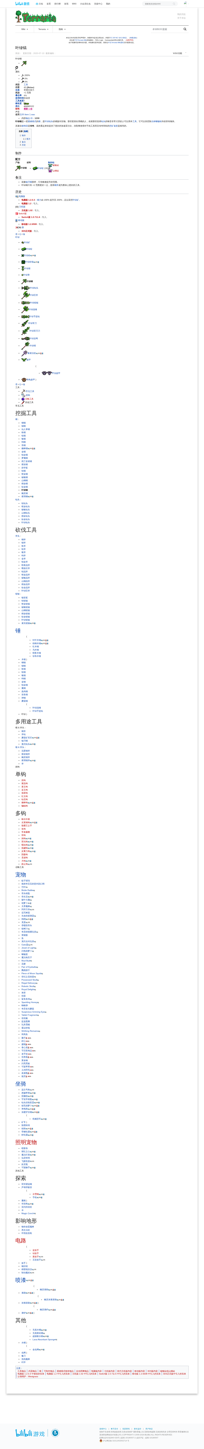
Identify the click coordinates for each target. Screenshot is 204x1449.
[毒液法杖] (24, 353)
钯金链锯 (26, 604)
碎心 (24, 1041)
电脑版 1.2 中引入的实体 (58, 1374)
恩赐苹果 (26, 1093)
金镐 (24, 451)
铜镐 (24, 423)
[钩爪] (23, 395)
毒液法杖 (31, 353)
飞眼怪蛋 (26, 1161)
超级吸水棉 (38, 1336)
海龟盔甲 (31, 379)
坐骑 (20, 1084)
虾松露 (25, 1135)
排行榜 (57, 3)
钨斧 (24, 555)
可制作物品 (49, 1371)
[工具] (23, 391)
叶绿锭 (40, 168)
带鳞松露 (26, 1131)
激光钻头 (26, 744)
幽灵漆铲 (44, 1309)
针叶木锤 (37, 640)
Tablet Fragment (29, 1015)
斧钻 (24, 734)
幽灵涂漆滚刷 (50, 1299)
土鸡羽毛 (26, 1070)
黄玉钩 (25, 786)
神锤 (24, 698)
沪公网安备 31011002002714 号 (115, 1441)
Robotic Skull (28, 986)
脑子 (24, 1038)
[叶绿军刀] (25, 323)
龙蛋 (24, 922)
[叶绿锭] (35, 168)
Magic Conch (28, 1213)
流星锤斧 (26, 751)
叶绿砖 (27, 255)
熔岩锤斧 (26, 754)
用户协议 (149, 1429)
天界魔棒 (26, 906)
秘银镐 (25, 477)
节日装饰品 (27, 1050)
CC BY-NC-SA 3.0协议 (118, 38)
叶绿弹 (26, 275)
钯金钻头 (26, 506)
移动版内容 (139, 1371)
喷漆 (20, 1280)
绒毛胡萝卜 (27, 1105)
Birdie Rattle (27, 890)
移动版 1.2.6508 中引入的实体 (146, 1374)
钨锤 (24, 678)
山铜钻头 (26, 513)
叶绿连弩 (34, 338)
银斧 (24, 552)
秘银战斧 (26, 578)
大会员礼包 (85, 3)
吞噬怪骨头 (27, 925)
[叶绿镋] (26, 345)
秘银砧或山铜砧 (167, 1371)
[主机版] (17, 206)
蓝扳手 (36, 1250)
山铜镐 (25, 480)
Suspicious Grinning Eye (33, 1012)
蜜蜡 (24, 1044)
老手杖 (25, 1054)
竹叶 (24, 887)
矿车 (24, 1122)
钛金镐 (25, 487)
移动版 (20, 220)
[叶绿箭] (23, 268)
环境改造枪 (27, 1233)
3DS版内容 (152, 1371)
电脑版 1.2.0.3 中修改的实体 (31, 1374)
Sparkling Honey (29, 1002)
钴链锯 (25, 600)
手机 (35, 1197)
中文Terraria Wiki (80, 40)
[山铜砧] (50, 171)
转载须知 (133, 38)
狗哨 (24, 919)
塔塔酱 (25, 1018)
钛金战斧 (26, 587)
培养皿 (25, 1057)
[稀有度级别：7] (26, 103)
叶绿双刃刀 (35, 331)
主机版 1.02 (27, 210)
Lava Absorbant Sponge (44, 1339)
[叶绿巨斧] (26, 295)
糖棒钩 (25, 802)
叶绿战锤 (33, 309)
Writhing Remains (30, 1031)
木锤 (24, 659)
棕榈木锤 (37, 643)
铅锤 (24, 672)
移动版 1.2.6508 (29, 224)
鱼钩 (24, 829)
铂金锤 (25, 685)
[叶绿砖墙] (23, 262)
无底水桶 (37, 1330)
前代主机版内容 (124, 1371)
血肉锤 (25, 691)
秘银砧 (56, 165)
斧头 (17, 536)
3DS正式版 (27, 231)
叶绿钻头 (49, 121)
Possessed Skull (29, 980)
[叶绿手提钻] (25, 316)
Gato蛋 (25, 944)
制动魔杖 (26, 1272)
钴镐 (24, 471)
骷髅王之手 (27, 825)
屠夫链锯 (26, 623)
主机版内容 (109, 1371)
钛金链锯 (26, 617)
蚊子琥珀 (26, 880)
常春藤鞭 (26, 832)
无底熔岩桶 (38, 1333)
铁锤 (24, 669)
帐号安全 (114, 1429)
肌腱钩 (25, 848)
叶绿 (17, 237)
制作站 (51, 162)
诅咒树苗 (26, 912)
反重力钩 (26, 851)
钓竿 (24, 1362)
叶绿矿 (76, 200)
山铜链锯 (26, 610)
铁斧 (24, 546)
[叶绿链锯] (26, 302)
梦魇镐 (25, 458)
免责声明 (129, 40)
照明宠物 (26, 1142)
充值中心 (98, 3)
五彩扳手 (37, 1260)
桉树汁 (25, 928)
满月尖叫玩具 (28, 941)
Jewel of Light (28, 948)
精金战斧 (26, 584)
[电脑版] (16, 196)
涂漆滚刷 (26, 1303)
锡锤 (24, 666)
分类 (18, 1368)
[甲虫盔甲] (44, 373)
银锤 (24, 675)
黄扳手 (36, 1256)
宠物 (20, 874)
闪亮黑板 (26, 1063)
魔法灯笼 (26, 1155)
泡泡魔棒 (26, 1359)
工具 (26, 84)
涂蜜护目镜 (27, 1112)
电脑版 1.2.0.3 (28, 200)
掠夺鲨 (25, 467)
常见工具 (30, 391)
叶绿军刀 (32, 323)
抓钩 (28, 395)
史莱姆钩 (26, 822)
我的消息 (181, 14)
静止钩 (25, 864)
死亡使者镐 (27, 461)
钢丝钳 (25, 1266)
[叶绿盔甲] (24, 359)
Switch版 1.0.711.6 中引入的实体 (114, 1374)
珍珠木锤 (37, 656)
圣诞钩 (25, 857)
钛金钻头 (26, 519)
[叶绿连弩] (26, 338)
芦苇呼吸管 (27, 1187)
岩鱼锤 (25, 694)
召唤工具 (29, 399)
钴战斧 (25, 571)
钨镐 (24, 442)
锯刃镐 (29, 182)
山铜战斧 (26, 581)
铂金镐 (25, 455)
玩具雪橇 (26, 1024)
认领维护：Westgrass (28, 1376)
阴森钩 (25, 854)
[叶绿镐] (17, 168)
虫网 (24, 1352)
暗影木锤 (37, 653)
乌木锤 (36, 650)
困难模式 (32, 121)
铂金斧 (25, 562)
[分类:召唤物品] (23, 399)
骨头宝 (25, 896)
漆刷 (24, 1293)
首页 (49, 3)
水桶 (24, 1342)
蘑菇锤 (25, 701)
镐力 (39, 200)
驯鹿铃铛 (26, 1125)
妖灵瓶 (25, 1164)
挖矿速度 (113, 126)
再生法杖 (26, 1230)
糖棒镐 (25, 448)
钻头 (103, 121)
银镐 (24, 439)
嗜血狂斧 (26, 568)
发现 (66, 3)
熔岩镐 (25, 464)
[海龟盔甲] (24, 379)
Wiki (23, 29)
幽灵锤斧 (26, 757)
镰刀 (24, 1356)
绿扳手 (36, 1253)
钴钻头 (25, 503)
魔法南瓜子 (27, 957)
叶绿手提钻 (34, 316)
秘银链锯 (26, 607)
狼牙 (24, 1076)
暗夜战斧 (26, 565)
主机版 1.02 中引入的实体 (84, 1374)
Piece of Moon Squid (31, 973)
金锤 (24, 682)
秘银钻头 (26, 509)
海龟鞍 (25, 1109)
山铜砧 (56, 171)
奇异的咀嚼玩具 (29, 932)
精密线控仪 (27, 1269)
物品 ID (29, 118)
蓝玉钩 (25, 790)
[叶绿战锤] (25, 309)
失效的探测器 (28, 916)
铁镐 (24, 432)
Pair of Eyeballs (29, 967)
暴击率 (18, 95)
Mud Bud (26, 960)
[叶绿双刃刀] (26, 331)
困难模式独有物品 (65, 1371)
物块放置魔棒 (28, 1226)
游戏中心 (103, 1429)
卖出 (17, 106)
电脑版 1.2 (26, 203)
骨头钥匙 (26, 893)
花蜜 (24, 964)
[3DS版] (18, 227)
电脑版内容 (96, 1371)
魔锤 (24, 688)
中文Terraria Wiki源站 (116, 42)
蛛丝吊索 (26, 819)
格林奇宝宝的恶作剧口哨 (33, 884)
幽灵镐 (25, 493)
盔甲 (29, 359)
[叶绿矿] (23, 242)
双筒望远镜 (27, 1184)
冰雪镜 (36, 1194)
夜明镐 (25, 496)
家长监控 (137, 1429)
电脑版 (21, 196)
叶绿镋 (33, 345)
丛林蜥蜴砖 (156, 121)
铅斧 (24, 549)
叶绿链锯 (34, 302)
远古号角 (26, 1089)
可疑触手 (26, 1167)
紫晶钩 (25, 783)
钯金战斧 (26, 574)
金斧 (24, 558)
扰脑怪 (25, 1096)
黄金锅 (25, 1060)
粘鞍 (24, 1128)
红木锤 (36, 646)
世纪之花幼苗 (28, 976)
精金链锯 (26, 613)
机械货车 (37, 1119)
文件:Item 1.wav (27, 114)
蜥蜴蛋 (25, 954)
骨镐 (24, 445)
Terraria (42, 29)
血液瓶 (25, 1073)
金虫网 (36, 1349)
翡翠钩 (25, 793)
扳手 (24, 1263)
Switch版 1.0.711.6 (31, 217)
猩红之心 (26, 1151)
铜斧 (24, 539)
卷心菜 (25, 1047)
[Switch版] (16, 213)
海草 (24, 992)
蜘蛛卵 (25, 1005)
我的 (108, 3)
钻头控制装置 (28, 1102)
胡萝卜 (25, 903)
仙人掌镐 (26, 429)
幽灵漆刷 (44, 1289)
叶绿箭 (27, 268)
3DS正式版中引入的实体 (174, 1374)
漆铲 (24, 1313)
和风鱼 (25, 1034)
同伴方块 (26, 909)
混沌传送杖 (27, 1207)
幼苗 (24, 996)
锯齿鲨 (25, 597)
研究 (17, 109)
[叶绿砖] (23, 255)
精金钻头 (26, 516)
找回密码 (126, 1429)
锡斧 (24, 542)
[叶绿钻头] (26, 288)
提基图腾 (26, 1021)
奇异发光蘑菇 (28, 1008)
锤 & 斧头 (19, 747)
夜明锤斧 (26, 760)
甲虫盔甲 (56, 373)
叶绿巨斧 (34, 295)
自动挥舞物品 (82, 1371)
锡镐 (24, 426)
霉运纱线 (26, 1028)
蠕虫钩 (25, 845)
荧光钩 (25, 841)
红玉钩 (25, 796)
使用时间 (19, 98)
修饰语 (25, 126)
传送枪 (25, 1203)
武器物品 (32, 1371)
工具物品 (21, 1371)
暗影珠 (25, 1148)
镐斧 (56, 185)
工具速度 (19, 100)
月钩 (24, 861)
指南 (61, 29)
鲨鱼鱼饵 (26, 999)
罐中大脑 (26, 900)
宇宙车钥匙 (27, 1099)
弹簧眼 (25, 935)
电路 (20, 1240)
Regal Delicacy (29, 983)
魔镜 (24, 1200)
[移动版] (16, 220)
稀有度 (18, 103)
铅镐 (24, 435)
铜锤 (24, 662)
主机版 (22, 206)
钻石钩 (25, 799)
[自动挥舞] (16, 67)
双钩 (24, 835)
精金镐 (25, 483)
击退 (17, 90)
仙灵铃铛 (26, 1158)
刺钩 (24, 838)
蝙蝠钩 (25, 806)
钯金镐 (25, 474)
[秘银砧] (50, 165)
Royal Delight (28, 989)
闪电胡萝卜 (27, 951)
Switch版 (22, 213)
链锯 (17, 594)
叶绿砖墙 (29, 262)
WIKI (74, 3)
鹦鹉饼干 (26, 970)
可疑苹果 (26, 1066)
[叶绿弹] (22, 275)
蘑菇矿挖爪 (27, 737)
